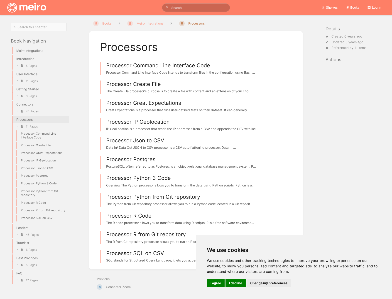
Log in (376, 7)
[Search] (167, 8)
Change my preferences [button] (268, 283)
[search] (196, 7)
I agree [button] (216, 283)
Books (354, 7)
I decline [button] (235, 283)
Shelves (332, 7)
